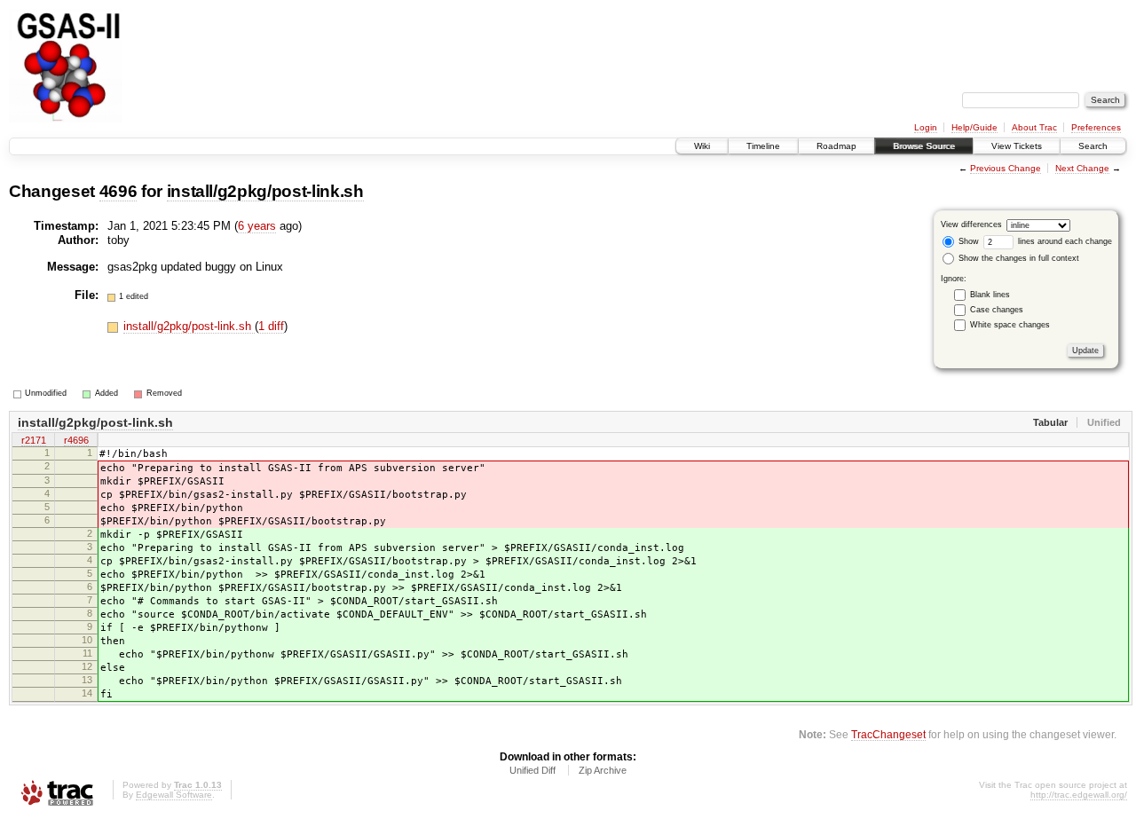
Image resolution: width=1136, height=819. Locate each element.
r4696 (76, 440)
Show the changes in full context (1017, 258)
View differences (971, 224)
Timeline (763, 146)
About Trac (1034, 127)
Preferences (1096, 127)
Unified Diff (532, 770)
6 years (257, 225)
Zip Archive (603, 770)
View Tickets (1016, 146)
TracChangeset (888, 734)
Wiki (702, 146)
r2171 (33, 440)
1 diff (271, 326)
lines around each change (1063, 241)
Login (925, 127)
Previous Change (1005, 168)
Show (967, 241)
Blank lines (990, 294)
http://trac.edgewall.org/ (1078, 794)
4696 (118, 191)
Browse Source (924, 146)
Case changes (996, 309)
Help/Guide (974, 127)
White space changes (1010, 324)
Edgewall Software (174, 794)
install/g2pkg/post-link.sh (265, 191)
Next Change (1082, 168)
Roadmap (836, 146)
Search (1093, 146)
